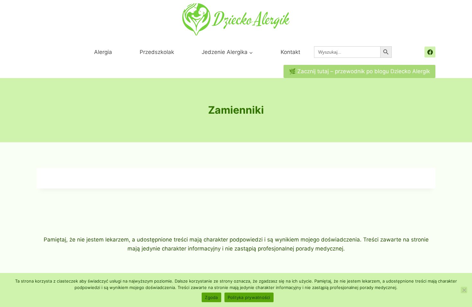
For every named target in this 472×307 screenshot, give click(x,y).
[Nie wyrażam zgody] (464, 290)
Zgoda (211, 297)
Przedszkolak (157, 52)
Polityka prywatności (249, 297)
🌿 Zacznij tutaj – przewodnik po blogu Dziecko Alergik (359, 71)
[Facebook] (429, 52)
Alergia (103, 52)
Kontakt (290, 52)
